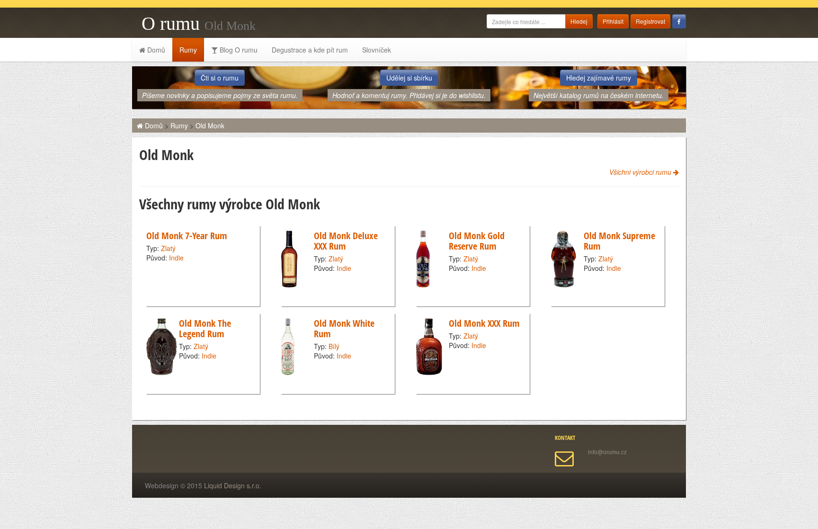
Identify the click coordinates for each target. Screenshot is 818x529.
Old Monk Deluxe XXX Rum (346, 240)
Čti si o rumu (220, 77)
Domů (155, 49)
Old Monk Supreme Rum (619, 240)
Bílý (334, 346)
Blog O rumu (238, 49)
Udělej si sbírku (409, 77)
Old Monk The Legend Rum (205, 328)
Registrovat (650, 21)
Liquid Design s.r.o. (232, 485)
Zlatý (168, 248)
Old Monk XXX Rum (484, 323)
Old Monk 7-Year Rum (186, 235)
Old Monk (210, 125)
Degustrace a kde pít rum (310, 49)
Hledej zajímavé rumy (598, 77)
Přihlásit (613, 21)
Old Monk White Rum (344, 328)
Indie (176, 257)
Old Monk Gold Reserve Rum (477, 240)
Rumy (188, 49)
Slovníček (376, 49)
